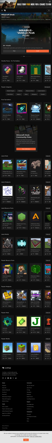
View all (48, 156)
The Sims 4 (4, 392)
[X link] (13, 378)
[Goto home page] (5, 10)
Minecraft (4, 387)
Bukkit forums (30, 396)
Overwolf (29, 414)
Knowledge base (30, 404)
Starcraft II (4, 394)
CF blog (28, 390)
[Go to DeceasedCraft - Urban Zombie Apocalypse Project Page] (21, 298)
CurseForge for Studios (31, 416)
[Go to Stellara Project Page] (21, 111)
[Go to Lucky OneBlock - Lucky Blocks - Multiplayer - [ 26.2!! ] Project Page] (36, 350)
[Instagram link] (3, 378)
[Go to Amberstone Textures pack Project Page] (36, 220)
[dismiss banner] (50, 1)
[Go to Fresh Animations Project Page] (7, 272)
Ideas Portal (29, 387)
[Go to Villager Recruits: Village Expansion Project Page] (7, 168)
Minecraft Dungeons (6, 398)
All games (4, 385)
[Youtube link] (8, 378)
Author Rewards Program (7, 411)
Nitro (28, 421)
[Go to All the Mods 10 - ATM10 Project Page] (7, 298)
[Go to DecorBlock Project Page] (7, 73)
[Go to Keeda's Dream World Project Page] (21, 194)
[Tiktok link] (5, 378)
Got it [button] (26, 439)
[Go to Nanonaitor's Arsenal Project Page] (21, 168)
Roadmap (29, 394)
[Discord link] (11, 378)
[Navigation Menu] (2, 10)
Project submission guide (7, 408)
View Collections (26, 149)
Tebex (28, 418)
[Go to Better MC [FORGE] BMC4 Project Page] (36, 298)
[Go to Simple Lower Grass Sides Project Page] (21, 220)
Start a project (5, 406)
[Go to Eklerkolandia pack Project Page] (36, 194)
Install (37, 50)
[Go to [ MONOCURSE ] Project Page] (21, 246)
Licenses (3, 430)
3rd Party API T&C (6, 415)
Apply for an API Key (6, 413)
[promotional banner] (26, 4)
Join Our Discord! (30, 385)
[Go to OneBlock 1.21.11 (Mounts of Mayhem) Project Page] (21, 350)
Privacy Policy (5, 428)
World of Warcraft (6, 390)
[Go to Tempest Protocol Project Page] (36, 111)
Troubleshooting (30, 406)
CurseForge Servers (31, 398)
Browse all (47, 87)
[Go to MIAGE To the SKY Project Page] (7, 194)
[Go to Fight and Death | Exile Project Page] (7, 246)
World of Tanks (5, 401)
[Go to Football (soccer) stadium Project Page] (36, 246)
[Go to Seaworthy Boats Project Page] (7, 111)
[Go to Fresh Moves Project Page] (21, 272)
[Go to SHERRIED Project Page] (36, 168)
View (14, 50)
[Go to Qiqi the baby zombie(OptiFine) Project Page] (7, 220)
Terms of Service (5, 425)
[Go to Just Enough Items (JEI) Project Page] (36, 324)
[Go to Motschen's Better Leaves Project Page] (36, 272)
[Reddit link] (16, 378)
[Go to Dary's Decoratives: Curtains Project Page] (36, 73)
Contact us (29, 408)
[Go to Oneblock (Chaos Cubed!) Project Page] (7, 350)
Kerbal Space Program (6, 396)
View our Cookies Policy (36, 436)
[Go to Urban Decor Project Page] (21, 73)
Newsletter (29, 392)
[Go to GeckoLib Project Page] (7, 324)
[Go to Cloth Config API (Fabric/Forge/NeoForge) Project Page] (21, 324)
